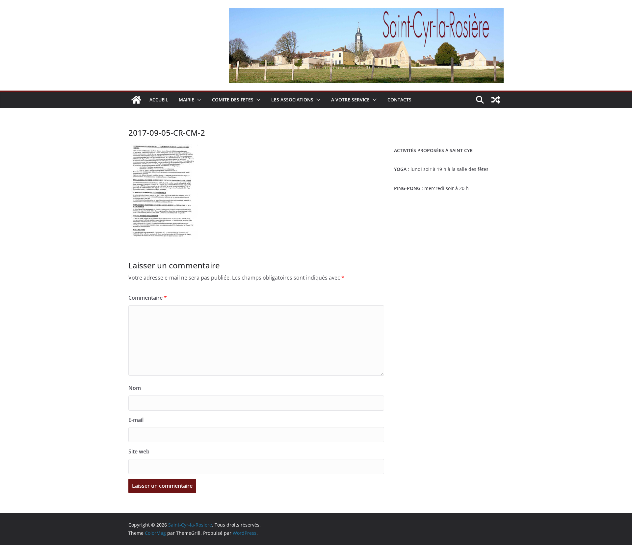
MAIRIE (186, 99)
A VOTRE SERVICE (350, 99)
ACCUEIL (158, 99)
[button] (197, 99)
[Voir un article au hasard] (496, 100)
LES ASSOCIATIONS (292, 99)
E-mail (136, 419)
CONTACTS (399, 99)
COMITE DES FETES (232, 99)
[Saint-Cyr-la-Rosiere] (136, 100)
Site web (138, 451)
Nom (134, 388)
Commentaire (147, 297)
